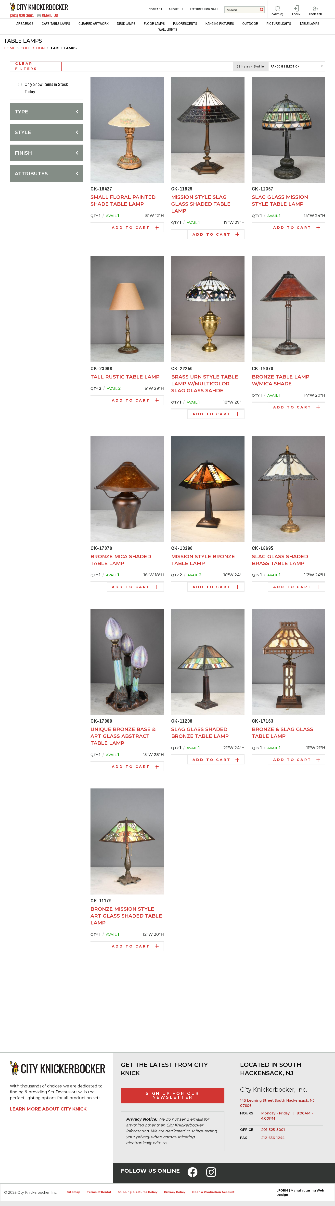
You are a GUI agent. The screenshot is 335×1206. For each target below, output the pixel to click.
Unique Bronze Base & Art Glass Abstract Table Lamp (122, 736)
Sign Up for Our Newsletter (173, 1095)
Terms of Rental (99, 1192)
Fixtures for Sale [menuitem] (204, 9)
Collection (33, 48)
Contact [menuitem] (155, 9)
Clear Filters (26, 66)
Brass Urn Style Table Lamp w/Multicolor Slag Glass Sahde (204, 383)
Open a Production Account (213, 1192)
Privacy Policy (174, 1192)
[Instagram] (211, 1175)
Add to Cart (131, 227)
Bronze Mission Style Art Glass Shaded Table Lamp (126, 916)
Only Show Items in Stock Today (46, 88)
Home (9, 48)
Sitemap (73, 1192)
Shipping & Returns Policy (137, 1192)
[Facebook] (192, 1175)
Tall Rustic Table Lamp (124, 377)
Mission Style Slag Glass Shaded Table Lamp (201, 204)
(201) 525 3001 (22, 15)
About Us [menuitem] (176, 9)
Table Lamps (63, 48)
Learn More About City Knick (48, 1109)
